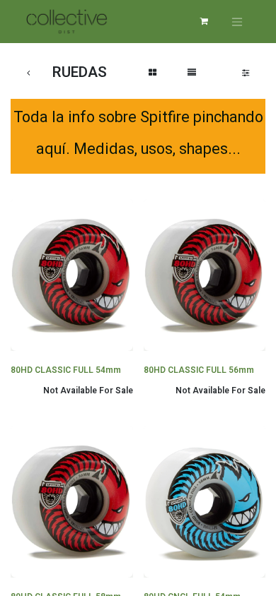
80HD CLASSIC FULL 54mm (66, 370)
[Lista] (192, 73)
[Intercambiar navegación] (237, 21)
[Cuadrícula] (152, 73)
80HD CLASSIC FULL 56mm (199, 370)
